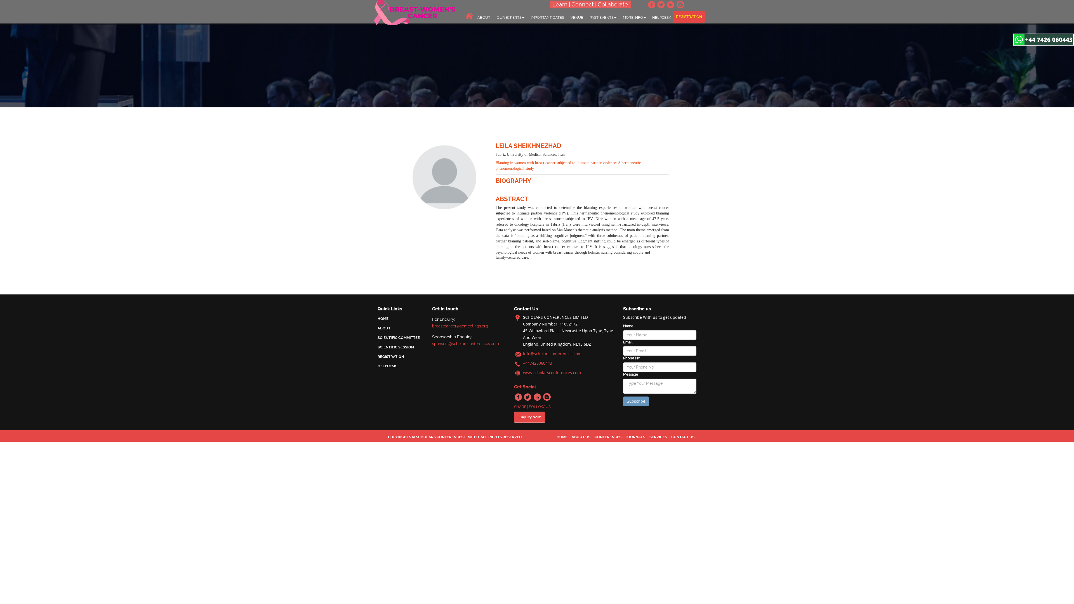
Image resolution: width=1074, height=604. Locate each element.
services (658, 437)
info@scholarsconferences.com (552, 353)
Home (383, 319)
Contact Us (682, 437)
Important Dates (547, 17)
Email (627, 342)
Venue (577, 17)
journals (635, 437)
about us (581, 437)
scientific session (396, 347)
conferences (608, 437)
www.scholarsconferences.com (552, 372)
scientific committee (399, 338)
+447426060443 (537, 363)
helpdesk (661, 17)
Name (628, 326)
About (384, 328)
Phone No (631, 358)
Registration (391, 357)
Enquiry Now (530, 417)
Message (630, 374)
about (483, 17)
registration (689, 17)
